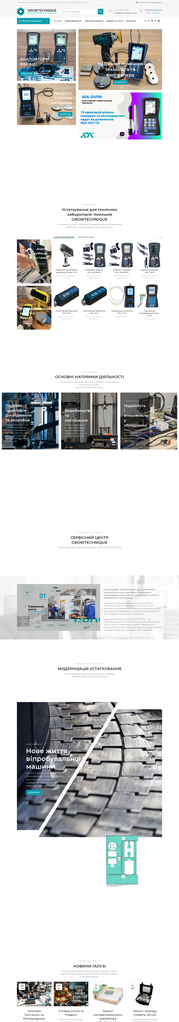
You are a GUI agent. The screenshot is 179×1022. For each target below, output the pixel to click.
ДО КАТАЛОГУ (41, 74)
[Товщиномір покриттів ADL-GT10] (121, 296)
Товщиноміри (121, 316)
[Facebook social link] (145, 21)
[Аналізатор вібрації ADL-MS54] (149, 255)
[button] (81, 59)
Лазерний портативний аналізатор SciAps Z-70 (66, 271)
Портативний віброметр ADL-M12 (94, 312)
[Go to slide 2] (121, 87)
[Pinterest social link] (152, 21)
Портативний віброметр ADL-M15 (66, 312)
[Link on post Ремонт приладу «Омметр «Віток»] (145, 994)
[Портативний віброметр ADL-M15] (66, 296)
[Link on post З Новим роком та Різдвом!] (71, 994)
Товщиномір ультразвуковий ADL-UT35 (149, 313)
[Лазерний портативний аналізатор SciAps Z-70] (66, 255)
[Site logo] (36, 11)
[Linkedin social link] (155, 21)
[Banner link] (46, 104)
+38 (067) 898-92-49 (153, 10)
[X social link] (148, 21)
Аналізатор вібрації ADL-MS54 (149, 271)
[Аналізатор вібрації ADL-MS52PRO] (121, 255)
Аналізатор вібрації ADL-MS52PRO (122, 271)
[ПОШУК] (100, 11)
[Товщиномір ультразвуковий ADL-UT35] (149, 296)
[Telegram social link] (159, 21)
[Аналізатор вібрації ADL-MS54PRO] (94, 255)
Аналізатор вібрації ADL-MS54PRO (94, 271)
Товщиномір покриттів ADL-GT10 (121, 312)
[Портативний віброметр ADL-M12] (94, 296)
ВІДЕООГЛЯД (27, 74)
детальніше (34, 792)
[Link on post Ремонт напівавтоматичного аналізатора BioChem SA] (108, 994)
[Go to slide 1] (119, 87)
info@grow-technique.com (125, 13)
